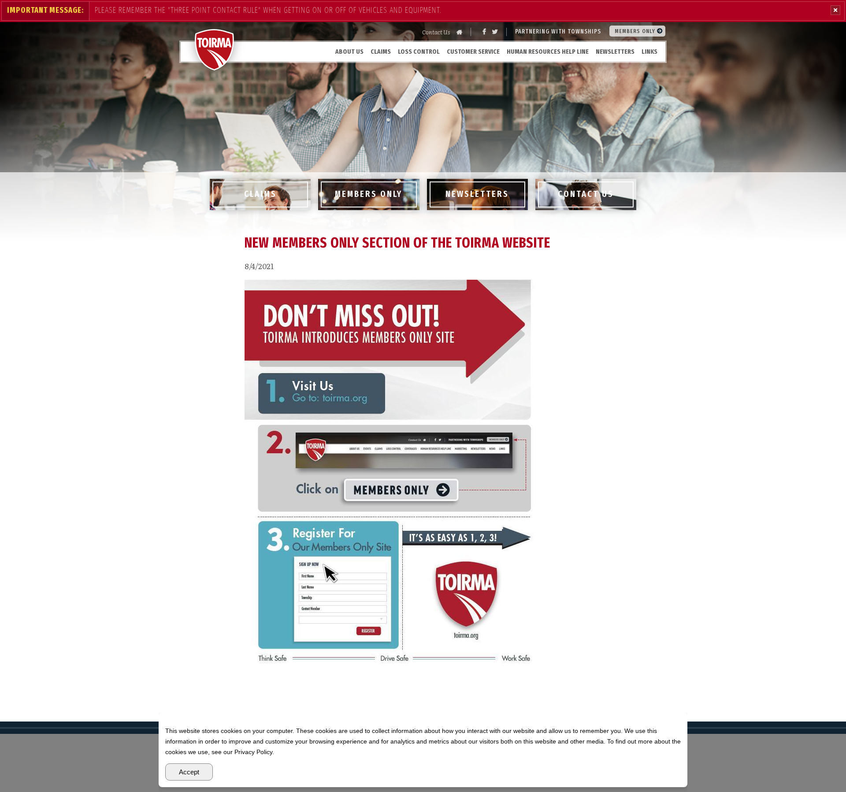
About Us (349, 52)
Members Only (636, 31)
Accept (189, 772)
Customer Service (473, 52)
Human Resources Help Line (548, 52)
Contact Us (436, 32)
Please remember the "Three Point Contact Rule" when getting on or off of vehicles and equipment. (268, 10)
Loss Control (419, 52)
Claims (381, 52)
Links (649, 52)
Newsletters (615, 52)
